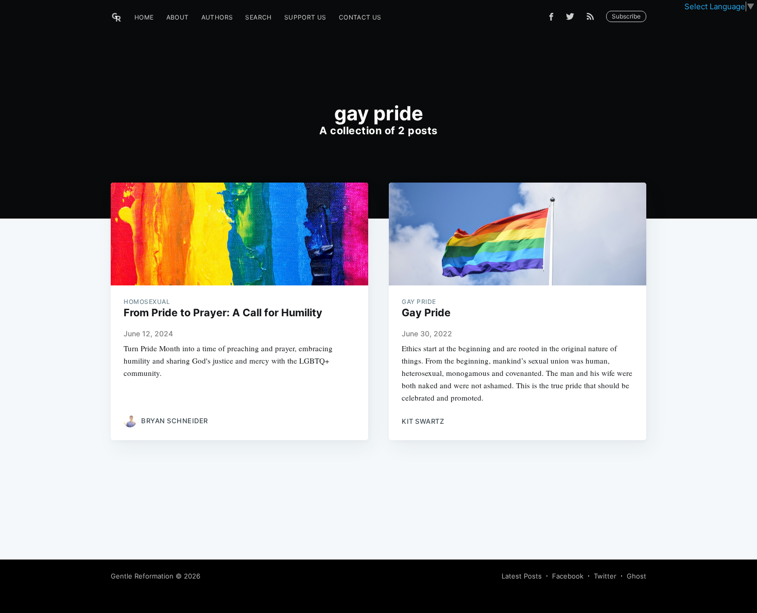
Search (258, 17)
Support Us (305, 17)
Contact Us (360, 17)
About (177, 17)
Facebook (567, 576)
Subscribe (626, 16)
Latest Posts (522, 576)
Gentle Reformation (142, 576)
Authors (217, 17)
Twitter (605, 576)
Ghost (636, 576)
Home (144, 17)
